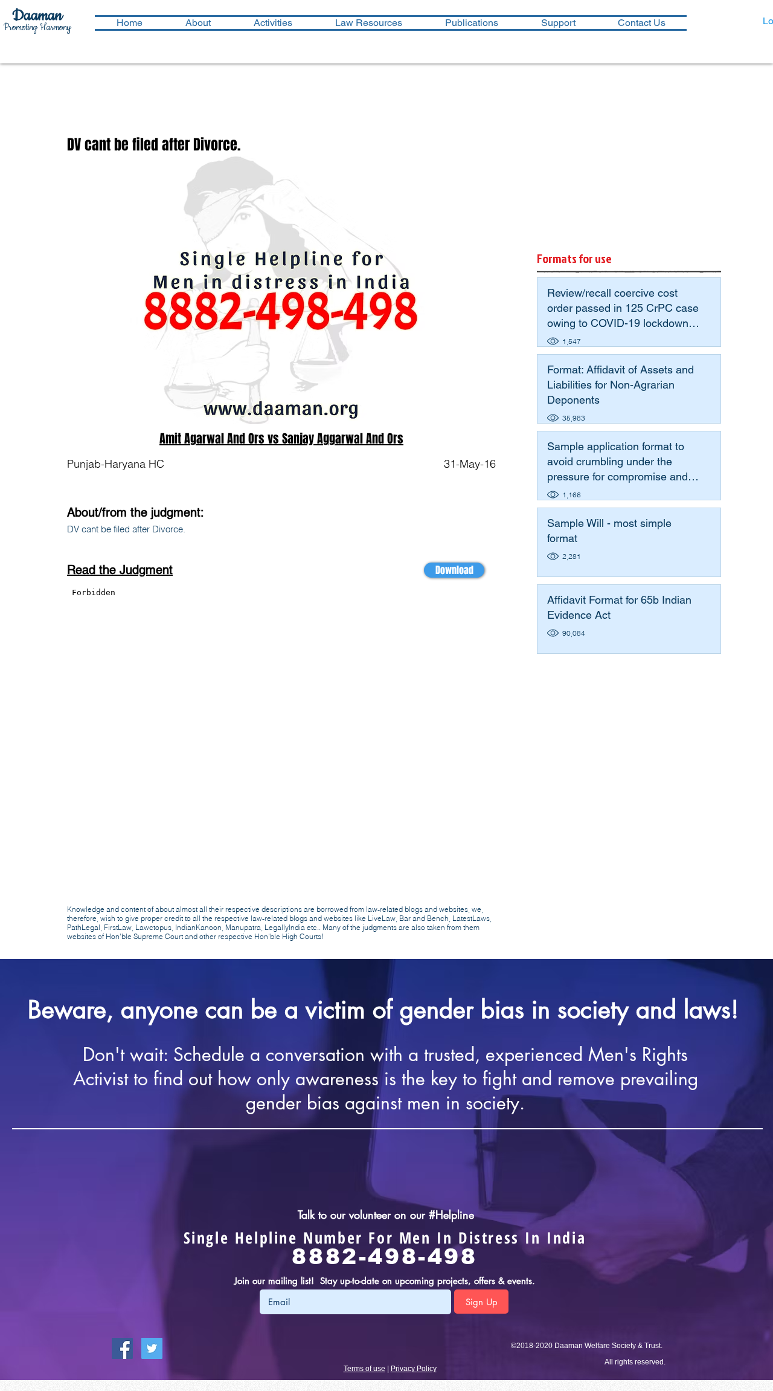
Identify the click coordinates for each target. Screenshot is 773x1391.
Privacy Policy (414, 1368)
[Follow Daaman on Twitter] (151, 1348)
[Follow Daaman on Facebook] (122, 1348)
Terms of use (364, 1368)
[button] (272, 23)
